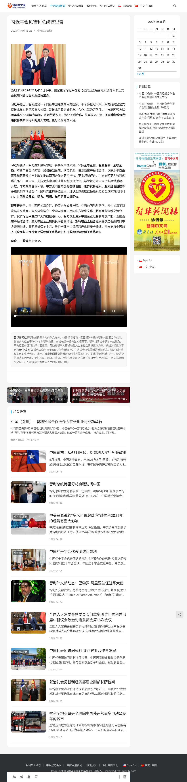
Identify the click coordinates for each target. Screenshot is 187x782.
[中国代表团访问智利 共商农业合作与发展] (28, 659)
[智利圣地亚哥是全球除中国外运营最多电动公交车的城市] (28, 722)
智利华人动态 (39, 5)
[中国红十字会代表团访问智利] (28, 560)
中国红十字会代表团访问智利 (73, 552)
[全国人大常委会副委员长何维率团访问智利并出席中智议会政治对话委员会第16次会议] (28, 623)
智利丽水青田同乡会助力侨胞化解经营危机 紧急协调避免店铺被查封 (157, 127)
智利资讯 (92, 5)
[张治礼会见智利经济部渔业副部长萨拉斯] (28, 690)
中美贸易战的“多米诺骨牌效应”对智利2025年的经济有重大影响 (86, 518)
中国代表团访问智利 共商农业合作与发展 (82, 651)
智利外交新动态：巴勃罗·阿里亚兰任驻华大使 (86, 583)
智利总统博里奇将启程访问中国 (74, 484)
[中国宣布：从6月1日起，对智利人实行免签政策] (28, 461)
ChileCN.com (128, 771)
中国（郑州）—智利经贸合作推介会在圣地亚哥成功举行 (56, 422)
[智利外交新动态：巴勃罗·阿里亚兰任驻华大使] (28, 591)
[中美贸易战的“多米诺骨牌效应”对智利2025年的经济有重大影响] (28, 524)
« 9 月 (140, 73)
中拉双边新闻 (75, 5)
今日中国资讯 (107, 5)
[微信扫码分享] (14, 777)
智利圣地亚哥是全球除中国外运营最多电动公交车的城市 (87, 716)
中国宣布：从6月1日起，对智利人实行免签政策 (87, 453)
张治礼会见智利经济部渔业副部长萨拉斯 (82, 682)
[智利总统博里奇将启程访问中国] (28, 492)
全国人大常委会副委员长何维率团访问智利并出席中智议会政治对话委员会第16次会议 (87, 617)
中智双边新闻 (57, 5)
